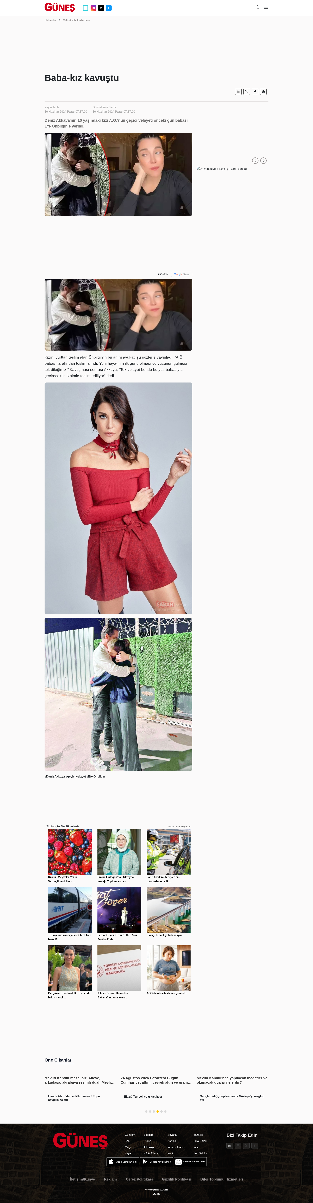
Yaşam (129, 1153)
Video (196, 1147)
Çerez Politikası (139, 1179)
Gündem (130, 1134)
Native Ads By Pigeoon (179, 826)
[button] (255, 160)
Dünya (147, 1140)
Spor (127, 1140)
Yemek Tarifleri (176, 1147)
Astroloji (172, 1140)
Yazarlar (198, 1134)
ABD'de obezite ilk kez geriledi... (167, 993)
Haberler (50, 20)
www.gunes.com (156, 1189)
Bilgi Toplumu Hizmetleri (221, 1179)
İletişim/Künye (82, 1179)
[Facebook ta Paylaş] (255, 91)
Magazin (130, 1147)
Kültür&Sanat (151, 1153)
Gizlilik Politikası (176, 1179)
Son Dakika (200, 1153)
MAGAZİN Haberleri (76, 20)
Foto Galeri (199, 1140)
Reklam (110, 1179)
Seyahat (172, 1134)
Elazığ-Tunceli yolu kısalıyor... (165, 935)
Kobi (170, 1153)
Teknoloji (149, 1147)
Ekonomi (149, 1134)
